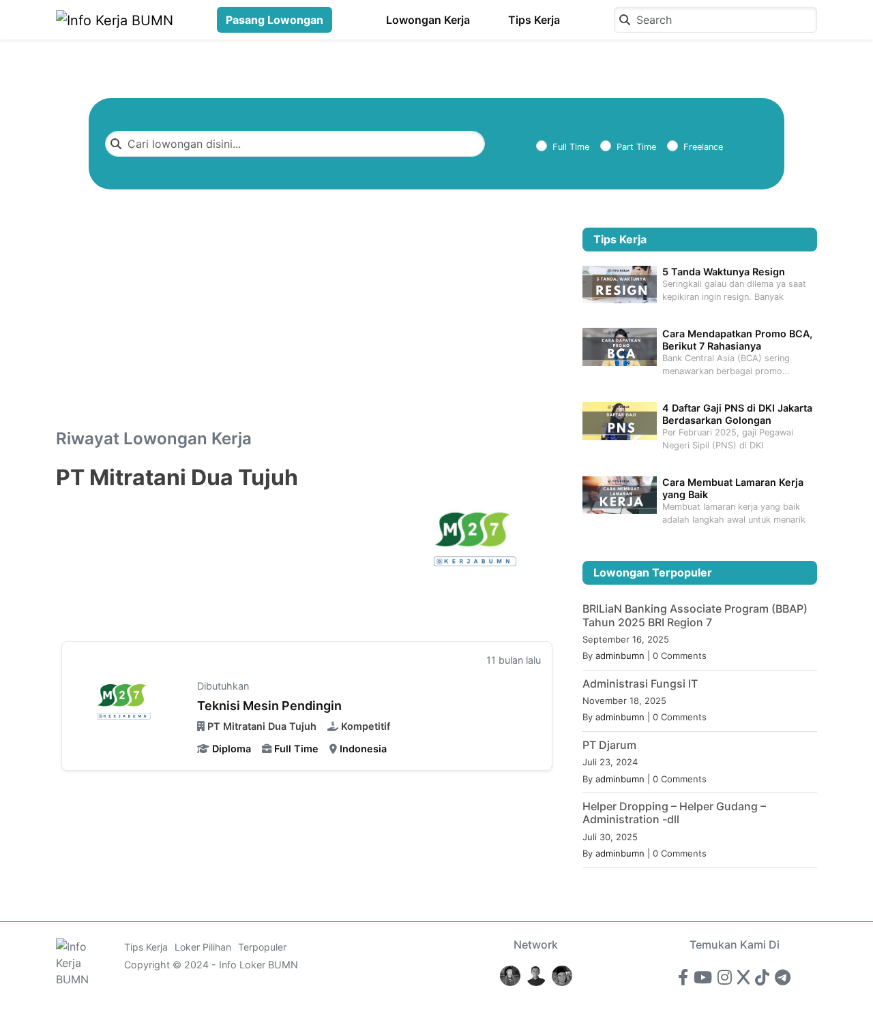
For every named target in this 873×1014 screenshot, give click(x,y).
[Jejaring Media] (510, 975)
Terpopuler (262, 947)
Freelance (703, 147)
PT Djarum (609, 745)
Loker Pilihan (203, 947)
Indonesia (363, 748)
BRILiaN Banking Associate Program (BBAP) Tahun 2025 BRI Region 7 (695, 615)
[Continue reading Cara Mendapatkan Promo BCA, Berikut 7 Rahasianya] (619, 346)
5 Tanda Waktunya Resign (723, 271)
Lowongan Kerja (428, 20)
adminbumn (620, 655)
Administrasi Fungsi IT (640, 683)
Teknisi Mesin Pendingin (269, 705)
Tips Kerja (534, 20)
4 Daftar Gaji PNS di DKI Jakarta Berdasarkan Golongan (737, 413)
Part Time (636, 147)
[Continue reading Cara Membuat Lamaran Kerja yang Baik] (619, 494)
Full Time (570, 147)
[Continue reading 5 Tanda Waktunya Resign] (619, 283)
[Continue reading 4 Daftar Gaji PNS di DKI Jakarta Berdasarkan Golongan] (619, 420)
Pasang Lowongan (274, 20)
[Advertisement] (307, 328)
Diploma (231, 748)
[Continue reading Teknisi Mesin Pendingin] (125, 704)
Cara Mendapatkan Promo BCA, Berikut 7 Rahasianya (737, 339)
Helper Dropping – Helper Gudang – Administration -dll (674, 812)
